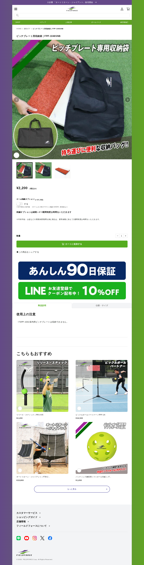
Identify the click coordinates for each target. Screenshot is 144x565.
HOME (18, 29)
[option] (72, 99)
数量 (18, 236)
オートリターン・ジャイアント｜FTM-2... (33, 477)
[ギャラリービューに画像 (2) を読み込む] (43, 170)
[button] (16, 9)
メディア (43, 22)
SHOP (17, 22)
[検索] (17, 15)
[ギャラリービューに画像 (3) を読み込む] (62, 170)
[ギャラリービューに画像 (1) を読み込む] (24, 170)
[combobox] (72, 15)
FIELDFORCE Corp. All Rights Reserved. (38, 559)
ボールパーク (96, 22)
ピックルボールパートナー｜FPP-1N (90, 415)
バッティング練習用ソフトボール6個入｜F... (93, 477)
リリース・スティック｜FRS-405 (29, 415)
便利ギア (27, 29)
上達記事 (68, 22)
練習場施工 (124, 22)
